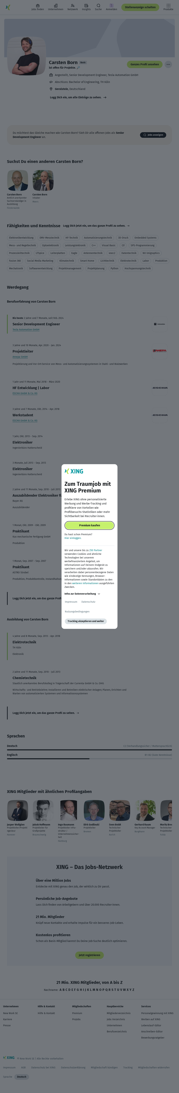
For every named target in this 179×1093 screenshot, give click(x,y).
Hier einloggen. (73, 538)
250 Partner (95, 550)
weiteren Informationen (85, 583)
